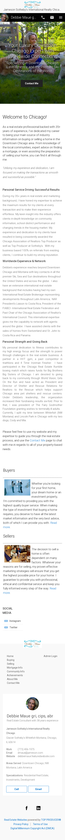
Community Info (16, 671)
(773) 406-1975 (26, 749)
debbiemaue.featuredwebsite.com (36, 756)
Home (10, 656)
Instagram (15, 621)
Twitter (14, 627)
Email (52, 17)
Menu (60, 17)
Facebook (26, 807)
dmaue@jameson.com (30, 752)
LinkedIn (38, 807)
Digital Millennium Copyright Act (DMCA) (32, 828)
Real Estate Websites (15, 819)
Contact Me (31, 83)
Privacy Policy (21, 824)
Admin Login (50, 656)
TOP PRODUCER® (51, 819)
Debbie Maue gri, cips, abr (24, 17)
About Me (12, 679)
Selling (10, 663)
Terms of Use (40, 824)
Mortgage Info (15, 667)
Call (43, 17)
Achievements (15, 675)
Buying (10, 660)
